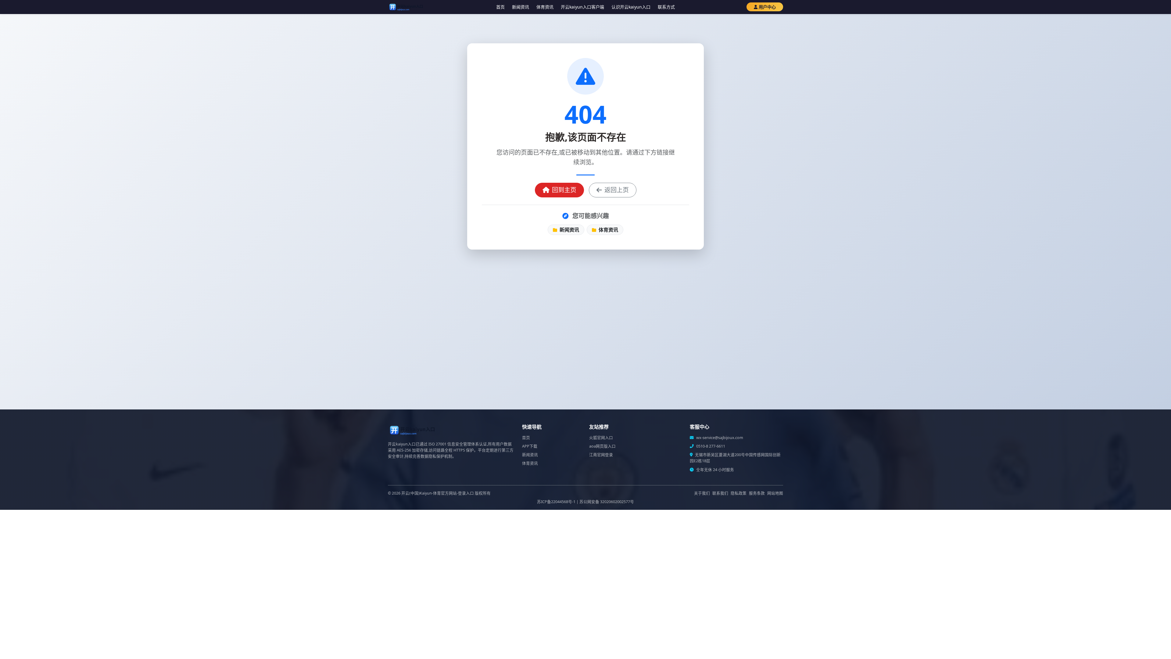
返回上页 (616, 190)
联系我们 (720, 493)
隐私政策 (739, 493)
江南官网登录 (601, 454)
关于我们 (702, 493)
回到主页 (564, 190)
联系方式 (666, 7)
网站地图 (775, 493)
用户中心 (767, 7)
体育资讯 (544, 7)
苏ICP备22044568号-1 (556, 501)
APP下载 (529, 446)
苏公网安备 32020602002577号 (606, 501)
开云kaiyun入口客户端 (582, 7)
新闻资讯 (520, 7)
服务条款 (757, 493)
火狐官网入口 (601, 437)
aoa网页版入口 (602, 446)
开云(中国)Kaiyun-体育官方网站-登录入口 (437, 493)
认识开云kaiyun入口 (630, 7)
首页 (500, 7)
